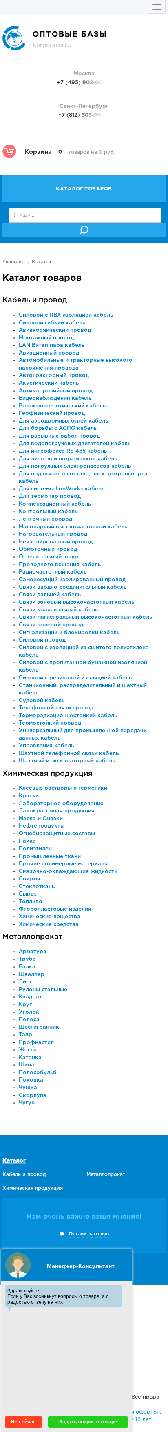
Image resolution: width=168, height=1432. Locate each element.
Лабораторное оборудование (61, 803)
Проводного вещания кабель (60, 565)
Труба (27, 959)
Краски (29, 796)
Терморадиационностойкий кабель (68, 716)
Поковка (31, 1080)
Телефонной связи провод (56, 708)
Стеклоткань (37, 887)
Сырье (28, 894)
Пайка (27, 841)
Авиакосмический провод (55, 330)
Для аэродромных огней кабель (63, 421)
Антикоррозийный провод (56, 391)
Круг (25, 1005)
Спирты (29, 879)
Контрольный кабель (48, 512)
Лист (25, 982)
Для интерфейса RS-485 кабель (63, 451)
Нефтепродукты (41, 826)
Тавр (25, 1035)
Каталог (14, 1160)
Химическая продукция (47, 774)
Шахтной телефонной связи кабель (69, 753)
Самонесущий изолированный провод (72, 580)
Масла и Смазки (41, 819)
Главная (12, 262)
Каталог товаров (84, 189)
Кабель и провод (34, 300)
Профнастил (36, 1042)
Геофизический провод (52, 413)
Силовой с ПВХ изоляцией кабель (66, 315)
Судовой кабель (41, 700)
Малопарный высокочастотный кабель (73, 527)
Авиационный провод (49, 353)
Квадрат (30, 997)
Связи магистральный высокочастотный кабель (85, 617)
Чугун (27, 1103)
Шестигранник (39, 1027)
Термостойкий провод (50, 723)
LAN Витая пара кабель (51, 345)
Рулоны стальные (43, 990)
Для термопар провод (50, 496)
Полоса (29, 1020)
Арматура (32, 952)
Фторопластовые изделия (55, 909)
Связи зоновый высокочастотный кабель (76, 602)
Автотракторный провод (54, 375)
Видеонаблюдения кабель (55, 398)
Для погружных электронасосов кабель (75, 466)
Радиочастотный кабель (52, 572)
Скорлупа (32, 1095)
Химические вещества (49, 917)
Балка (27, 967)
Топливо (30, 902)
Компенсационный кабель (55, 504)
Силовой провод (42, 640)
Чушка (28, 1088)
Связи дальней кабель (50, 595)
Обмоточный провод (48, 549)
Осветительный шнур (48, 557)
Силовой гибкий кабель (52, 323)
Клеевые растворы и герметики (63, 788)
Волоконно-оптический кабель (62, 406)
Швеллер (31, 974)
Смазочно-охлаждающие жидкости (68, 871)
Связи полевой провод (51, 625)
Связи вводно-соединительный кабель (72, 587)
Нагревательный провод (53, 534)
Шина (26, 1065)
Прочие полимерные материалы (63, 864)
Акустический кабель (49, 383)
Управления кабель (46, 746)
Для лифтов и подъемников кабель (68, 459)
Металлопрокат (32, 937)
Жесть (27, 1050)
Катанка (30, 1057)
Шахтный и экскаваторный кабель (67, 761)
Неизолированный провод (56, 542)
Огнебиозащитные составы (57, 834)
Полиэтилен (35, 849)
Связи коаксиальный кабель (58, 610)
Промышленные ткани (50, 856)
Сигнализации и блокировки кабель (69, 633)
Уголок (29, 1012)
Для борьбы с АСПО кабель (58, 428)
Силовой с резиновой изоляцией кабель (75, 678)
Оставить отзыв (89, 1234)
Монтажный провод (46, 338)
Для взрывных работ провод (59, 436)
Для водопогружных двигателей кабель (74, 444)
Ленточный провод (45, 519)
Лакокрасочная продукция (57, 811)
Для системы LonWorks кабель (61, 489)
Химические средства (49, 924)
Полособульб (38, 1073)
